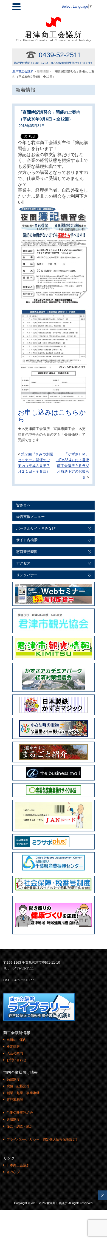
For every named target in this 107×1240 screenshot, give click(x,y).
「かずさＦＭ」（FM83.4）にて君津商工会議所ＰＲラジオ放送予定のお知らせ (72, 465)
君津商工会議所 (53, 36)
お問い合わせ (16, 1060)
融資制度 (13, 1079)
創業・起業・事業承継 (23, 1093)
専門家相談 (15, 1100)
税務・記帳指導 (18, 1086)
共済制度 (13, 1119)
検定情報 (13, 1047)
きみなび (13, 1172)
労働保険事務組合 (20, 1113)
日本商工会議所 (18, 1165)
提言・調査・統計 (20, 1126)
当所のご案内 (16, 1040)
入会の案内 (15, 1053)
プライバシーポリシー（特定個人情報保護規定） (43, 1139)
